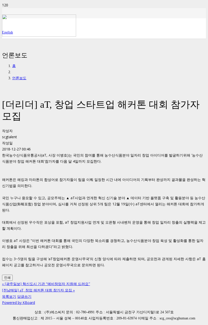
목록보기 (9, 296)
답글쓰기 (24, 296)
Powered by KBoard (18, 302)
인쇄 (7, 278)
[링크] (39, 35)
